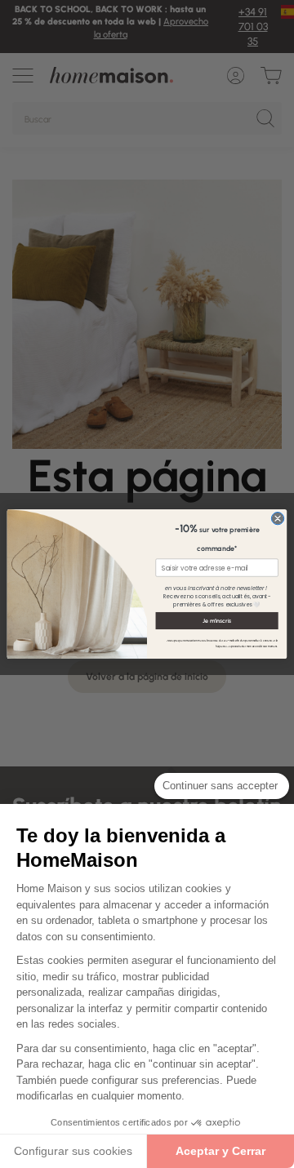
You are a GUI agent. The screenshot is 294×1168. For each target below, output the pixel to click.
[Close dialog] (277, 518)
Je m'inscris (217, 620)
